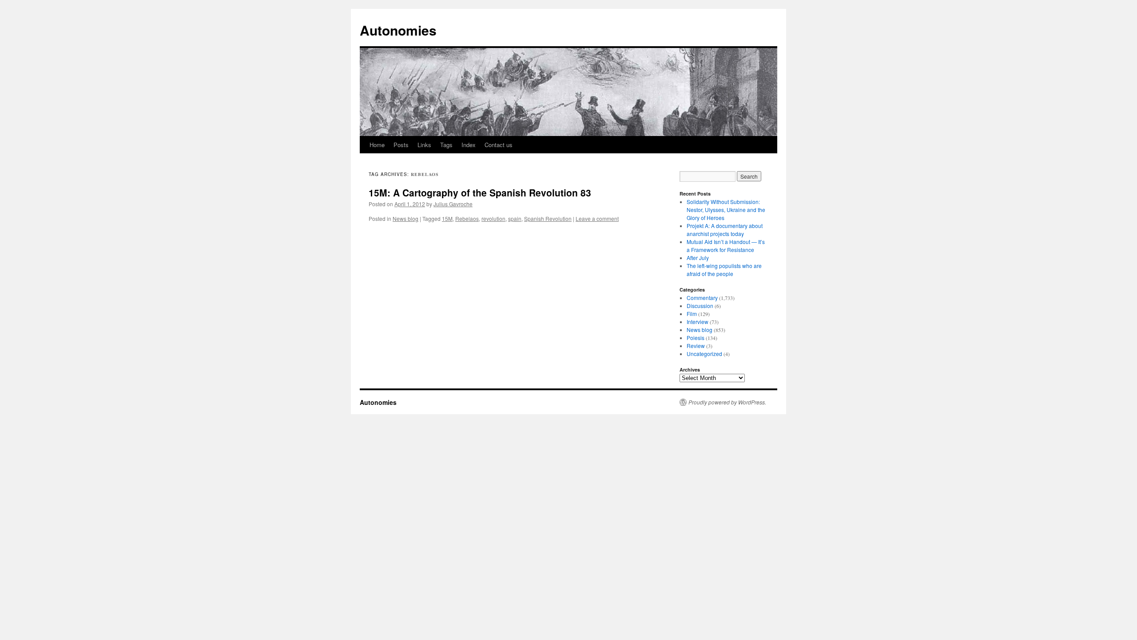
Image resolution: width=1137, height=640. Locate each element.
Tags (446, 144)
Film (692, 313)
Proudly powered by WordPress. (727, 402)
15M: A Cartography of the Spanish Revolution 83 (480, 192)
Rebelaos (467, 218)
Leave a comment (597, 218)
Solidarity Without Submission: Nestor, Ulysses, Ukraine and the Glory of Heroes (726, 209)
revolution (493, 218)
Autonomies (398, 30)
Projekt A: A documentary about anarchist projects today (725, 229)
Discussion (700, 305)
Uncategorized (704, 353)
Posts (401, 144)
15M (447, 218)
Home (377, 144)
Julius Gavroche (453, 204)
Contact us (499, 144)
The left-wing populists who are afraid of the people (724, 269)
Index (468, 144)
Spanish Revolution (548, 218)
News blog (405, 218)
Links (424, 144)
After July (698, 257)
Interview (697, 321)
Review (696, 345)
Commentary (702, 297)
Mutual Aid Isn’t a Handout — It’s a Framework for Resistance (726, 245)
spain (514, 218)
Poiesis (695, 337)
